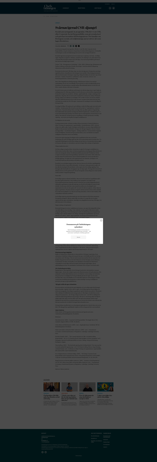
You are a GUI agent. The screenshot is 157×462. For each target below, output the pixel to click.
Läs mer (78, 237)
